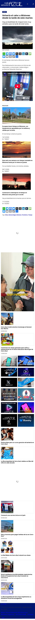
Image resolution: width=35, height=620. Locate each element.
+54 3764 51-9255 (20, 614)
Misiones (18, 215)
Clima (6, 215)
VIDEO (4, 12)
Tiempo (30, 215)
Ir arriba (3, 604)
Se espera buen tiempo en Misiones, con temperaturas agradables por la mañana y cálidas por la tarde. (16, 128)
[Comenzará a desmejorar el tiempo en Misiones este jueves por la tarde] (16, 182)
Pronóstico (25, 215)
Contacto (30, 614)
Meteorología (12, 215)
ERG (3, 618)
